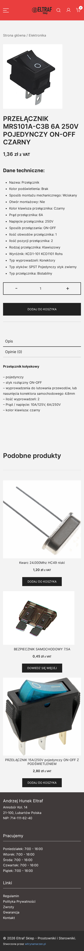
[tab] (42, 341)
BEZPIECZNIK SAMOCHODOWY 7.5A (42, 649)
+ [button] (68, 288)
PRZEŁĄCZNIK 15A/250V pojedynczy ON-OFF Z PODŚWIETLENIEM (42, 762)
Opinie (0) (13, 352)
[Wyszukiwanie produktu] (58, 10)
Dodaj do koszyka (42, 309)
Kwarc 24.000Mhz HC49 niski (42, 563)
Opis (9, 341)
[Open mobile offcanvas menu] (6, 10)
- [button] (16, 288)
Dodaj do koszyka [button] (42, 581)
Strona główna (14, 35)
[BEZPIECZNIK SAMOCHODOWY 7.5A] (42, 618)
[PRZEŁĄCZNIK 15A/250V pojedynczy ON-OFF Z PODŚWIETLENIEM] (42, 717)
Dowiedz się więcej (42, 668)
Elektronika (37, 35)
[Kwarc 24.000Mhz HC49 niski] (42, 519)
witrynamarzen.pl (35, 943)
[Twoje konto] (68, 10)
